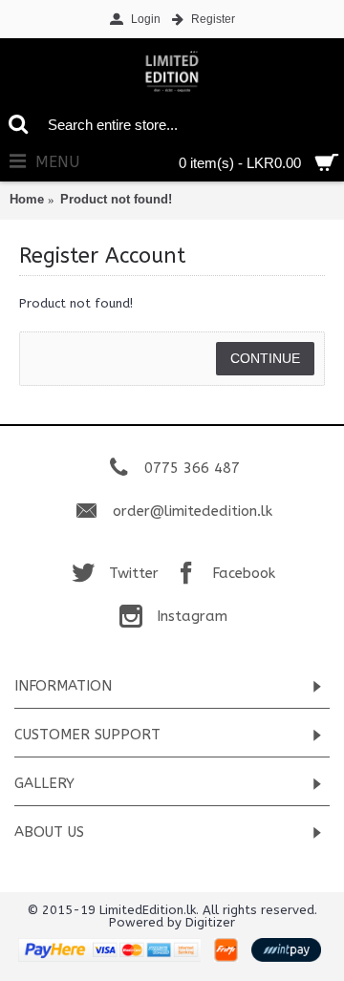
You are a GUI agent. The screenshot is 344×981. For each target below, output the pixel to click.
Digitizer (210, 922)
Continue (265, 358)
